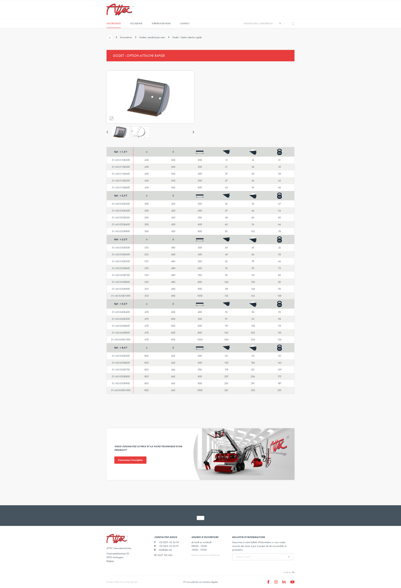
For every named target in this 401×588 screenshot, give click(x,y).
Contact (184, 23)
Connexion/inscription (130, 460)
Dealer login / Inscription (258, 23)
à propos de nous (161, 23)
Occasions (136, 23)
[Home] (110, 37)
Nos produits (114, 23)
